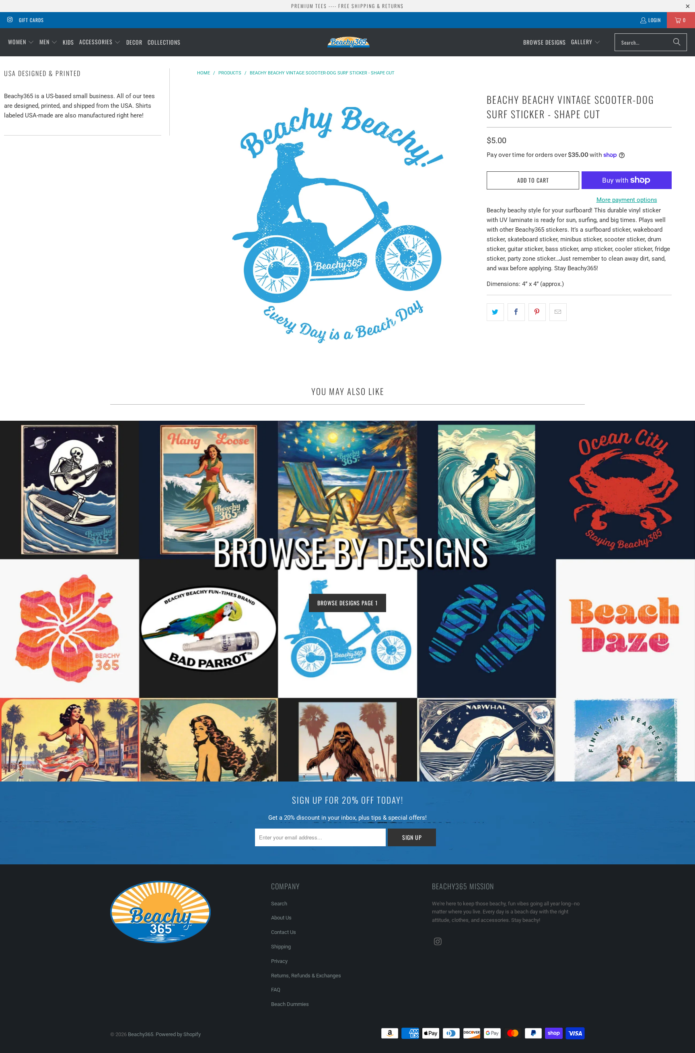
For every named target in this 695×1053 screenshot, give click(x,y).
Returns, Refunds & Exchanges (306, 976)
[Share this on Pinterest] (537, 312)
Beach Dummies (290, 1004)
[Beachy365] (348, 42)
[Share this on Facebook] (516, 312)
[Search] (677, 42)
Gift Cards (31, 19)
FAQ (275, 990)
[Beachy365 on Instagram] (9, 19)
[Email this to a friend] (558, 312)
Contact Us (283, 932)
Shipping (281, 947)
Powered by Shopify (178, 1034)
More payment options (626, 200)
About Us (281, 918)
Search (279, 904)
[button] (21, 42)
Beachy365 (140, 1034)
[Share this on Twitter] (495, 312)
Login (654, 19)
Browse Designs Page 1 (347, 602)
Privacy (279, 961)
